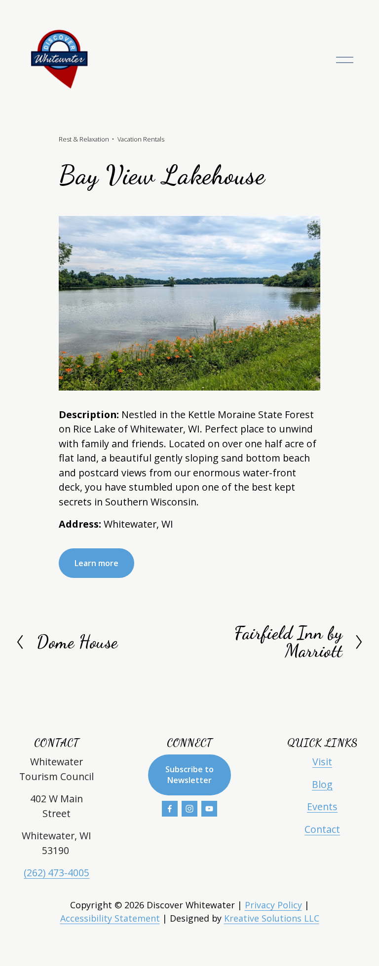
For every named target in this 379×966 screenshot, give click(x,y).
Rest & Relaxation (84, 139)
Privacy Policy (273, 905)
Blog (322, 784)
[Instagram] (189, 809)
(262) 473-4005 (56, 872)
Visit (322, 761)
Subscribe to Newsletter (189, 775)
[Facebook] (170, 809)
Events (322, 806)
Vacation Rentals (140, 139)
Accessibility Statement (110, 918)
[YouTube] (209, 809)
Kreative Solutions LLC (271, 918)
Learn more (96, 563)
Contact (322, 829)
